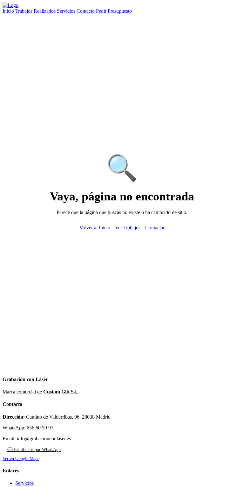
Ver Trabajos (127, 227)
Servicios (66, 11)
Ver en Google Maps (21, 458)
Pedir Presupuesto (114, 11)
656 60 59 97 (40, 427)
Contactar (155, 227)
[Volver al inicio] (10, 5)
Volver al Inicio (94, 227)
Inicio (8, 11)
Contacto (86, 11)
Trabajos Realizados (35, 11)
